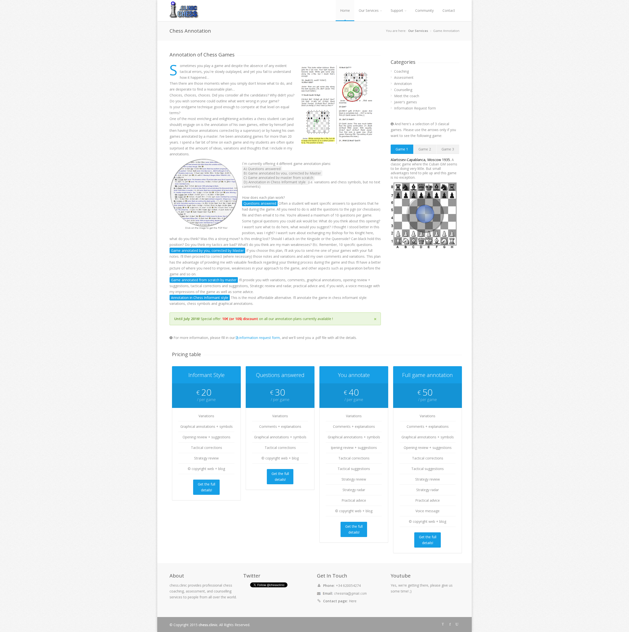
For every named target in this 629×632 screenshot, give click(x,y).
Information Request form (415, 108)
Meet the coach (406, 96)
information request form (259, 337)
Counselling (403, 89)
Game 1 (402, 149)
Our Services (369, 10)
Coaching (401, 71)
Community (424, 10)
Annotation (403, 83)
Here (353, 601)
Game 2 (424, 149)
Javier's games (405, 102)
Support (397, 10)
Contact (449, 10)
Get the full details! (206, 487)
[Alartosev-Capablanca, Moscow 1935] (425, 214)
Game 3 (448, 149)
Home (345, 10)
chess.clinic (208, 624)
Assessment (404, 77)
